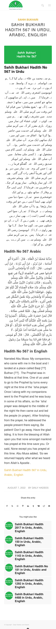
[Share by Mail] (49, 506)
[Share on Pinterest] (22, 506)
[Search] (42, 5)
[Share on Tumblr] (33, 506)
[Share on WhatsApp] (17, 506)
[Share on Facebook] (7, 506)
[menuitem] (42, 5)
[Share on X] (12, 506)
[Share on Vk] (38, 506)
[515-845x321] (28, 55)
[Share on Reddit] (43, 506)
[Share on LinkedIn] (28, 506)
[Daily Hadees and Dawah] (23, 5)
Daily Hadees (40, 487)
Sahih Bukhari (28, 19)
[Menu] (49, 5)
